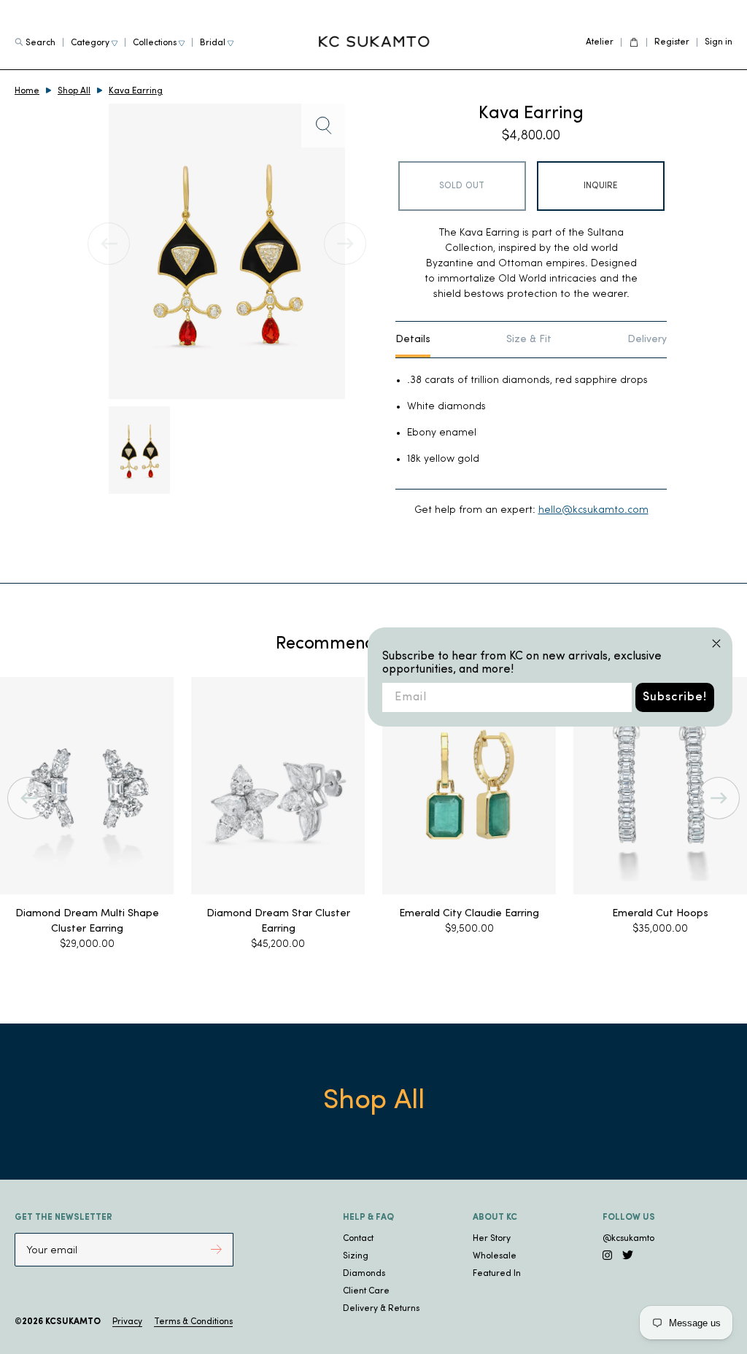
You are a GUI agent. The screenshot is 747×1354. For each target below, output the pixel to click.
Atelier (600, 42)
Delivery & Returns (381, 1308)
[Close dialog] (716, 643)
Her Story (492, 1238)
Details (412, 339)
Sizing (355, 1256)
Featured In (497, 1273)
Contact (358, 1238)
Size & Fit (528, 339)
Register (671, 42)
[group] (262, 814)
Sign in (718, 42)
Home (27, 91)
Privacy (127, 1322)
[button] (28, 798)
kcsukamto (73, 1322)
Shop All (74, 91)
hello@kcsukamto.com (593, 510)
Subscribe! (675, 697)
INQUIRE (601, 186)
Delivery (647, 339)
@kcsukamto (628, 1238)
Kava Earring (136, 91)
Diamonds (364, 1273)
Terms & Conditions (193, 1322)
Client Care (366, 1291)
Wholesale (494, 1256)
